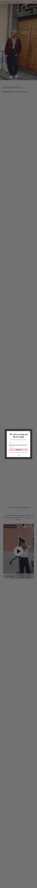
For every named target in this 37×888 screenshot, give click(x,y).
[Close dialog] (29, 432)
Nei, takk (18, 455)
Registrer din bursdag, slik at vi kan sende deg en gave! (18, 444)
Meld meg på (18, 449)
